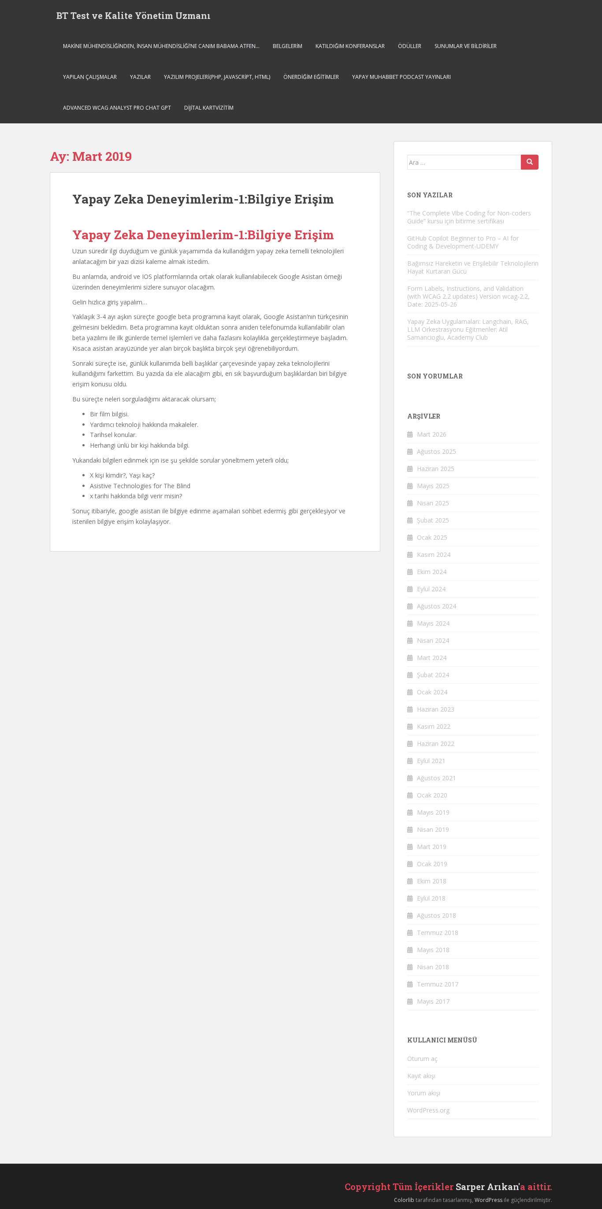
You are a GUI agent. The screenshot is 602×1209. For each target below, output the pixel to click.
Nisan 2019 (433, 829)
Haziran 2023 (435, 709)
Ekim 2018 (431, 881)
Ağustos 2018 (436, 915)
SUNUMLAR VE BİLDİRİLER (466, 46)
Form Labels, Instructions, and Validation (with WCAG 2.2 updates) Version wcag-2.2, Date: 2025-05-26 (468, 296)
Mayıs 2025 (433, 486)
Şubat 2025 (433, 520)
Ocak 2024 (432, 692)
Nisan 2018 (433, 967)
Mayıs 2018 (433, 950)
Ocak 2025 (432, 537)
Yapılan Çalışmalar (90, 77)
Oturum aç (422, 1058)
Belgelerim (287, 46)
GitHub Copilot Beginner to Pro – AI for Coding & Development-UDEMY (463, 242)
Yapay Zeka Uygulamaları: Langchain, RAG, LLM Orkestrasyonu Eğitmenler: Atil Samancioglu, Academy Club (468, 329)
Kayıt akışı (421, 1076)
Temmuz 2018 (437, 932)
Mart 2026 (431, 434)
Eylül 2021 (431, 761)
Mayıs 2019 (433, 812)
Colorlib (404, 1200)
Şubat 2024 (433, 675)
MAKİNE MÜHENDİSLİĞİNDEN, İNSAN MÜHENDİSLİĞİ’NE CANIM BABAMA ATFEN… (161, 46)
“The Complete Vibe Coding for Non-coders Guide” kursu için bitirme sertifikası (469, 217)
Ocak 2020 (432, 795)
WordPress (488, 1200)
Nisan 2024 (433, 640)
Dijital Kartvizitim (209, 107)
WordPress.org (428, 1110)
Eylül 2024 (431, 589)
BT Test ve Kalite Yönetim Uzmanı (133, 15)
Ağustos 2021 (436, 778)
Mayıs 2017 (433, 1001)
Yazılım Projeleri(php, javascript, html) (217, 77)
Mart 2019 (431, 846)
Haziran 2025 (435, 468)
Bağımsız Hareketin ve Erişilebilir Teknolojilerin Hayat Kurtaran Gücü (473, 267)
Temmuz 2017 (437, 984)
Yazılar (140, 77)
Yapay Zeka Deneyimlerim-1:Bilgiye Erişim (203, 199)
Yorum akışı (423, 1093)
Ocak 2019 (432, 864)
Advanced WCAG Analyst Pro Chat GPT (117, 107)
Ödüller (409, 46)
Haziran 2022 (435, 743)
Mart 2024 (431, 657)
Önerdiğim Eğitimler (311, 77)
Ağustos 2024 (436, 606)
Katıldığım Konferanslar (350, 46)
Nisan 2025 (433, 503)
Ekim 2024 (431, 571)
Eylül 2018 (431, 898)
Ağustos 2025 (436, 451)
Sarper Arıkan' (488, 1186)
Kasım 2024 (433, 554)
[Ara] (530, 162)
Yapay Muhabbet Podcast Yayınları (401, 77)
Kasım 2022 (433, 726)
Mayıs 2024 (433, 623)
